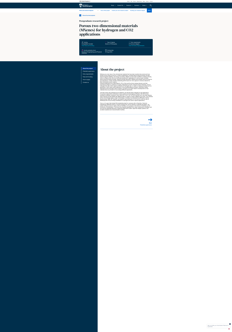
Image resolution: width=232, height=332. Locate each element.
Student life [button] (120, 5)
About (128, 1)
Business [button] (136, 5)
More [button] (149, 10)
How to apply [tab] (86, 79)
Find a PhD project (105, 10)
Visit (131, 1)
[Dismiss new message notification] (230, 324)
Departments (139, 1)
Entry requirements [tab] (88, 74)
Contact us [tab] (86, 82)
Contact (151, 1)
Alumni (134, 1)
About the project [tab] (88, 68)
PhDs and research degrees (86, 10)
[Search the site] (150, 5)
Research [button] (128, 5)
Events (147, 1)
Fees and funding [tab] (87, 77)
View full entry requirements (136, 45)
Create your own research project (120, 10)
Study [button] (112, 5)
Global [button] (143, 5)
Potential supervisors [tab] (88, 71)
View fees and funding (88, 45)
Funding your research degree (137, 10)
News (144, 1)
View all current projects (88, 15)
